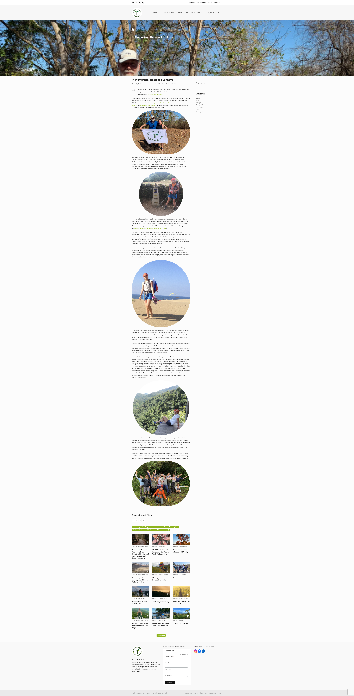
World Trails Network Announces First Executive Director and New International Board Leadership (140, 554)
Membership (188, 693)
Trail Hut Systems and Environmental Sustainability (150, 530)
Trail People (199, 107)
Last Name (168, 669)
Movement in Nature (180, 578)
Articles (134, 547)
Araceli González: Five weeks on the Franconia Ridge (140, 626)
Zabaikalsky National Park (148, 105)
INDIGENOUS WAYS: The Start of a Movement (181, 603)
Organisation (168, 675)
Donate (220, 693)
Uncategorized (200, 112)
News (197, 100)
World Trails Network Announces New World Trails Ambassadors (160, 552)
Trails (197, 109)
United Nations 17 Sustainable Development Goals (150, 228)
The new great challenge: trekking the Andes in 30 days (140, 580)
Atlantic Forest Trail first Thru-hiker (139, 603)
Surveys (198, 103)
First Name (168, 663)
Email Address (169, 656)
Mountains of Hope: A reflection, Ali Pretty (181, 551)
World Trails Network (138, 693)
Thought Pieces (201, 105)
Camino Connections (180, 624)
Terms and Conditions (200, 693)
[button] (218, 13)
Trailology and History (160, 602)
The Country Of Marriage (155, 94)
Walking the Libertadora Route (159, 579)
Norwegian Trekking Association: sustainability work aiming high (156, 527)
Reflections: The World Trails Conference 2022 (160, 625)
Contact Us (212, 693)
